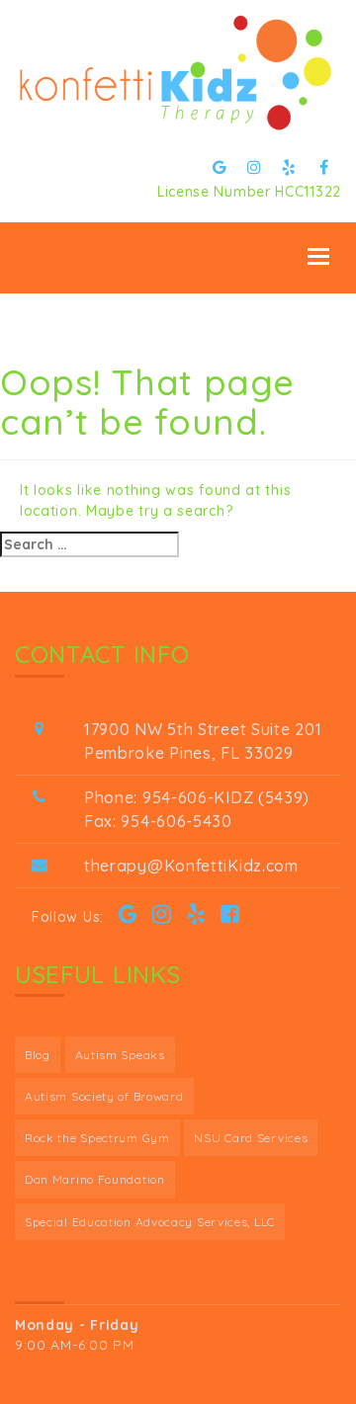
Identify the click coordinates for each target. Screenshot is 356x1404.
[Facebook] (323, 167)
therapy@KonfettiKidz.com (191, 865)
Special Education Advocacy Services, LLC (150, 1221)
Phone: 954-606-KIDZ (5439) (197, 797)
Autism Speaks (120, 1054)
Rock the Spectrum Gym (97, 1137)
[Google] (220, 167)
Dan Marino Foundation (95, 1179)
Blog (37, 1054)
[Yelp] (289, 167)
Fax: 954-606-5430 (158, 821)
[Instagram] (254, 167)
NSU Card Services (251, 1137)
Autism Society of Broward (104, 1096)
